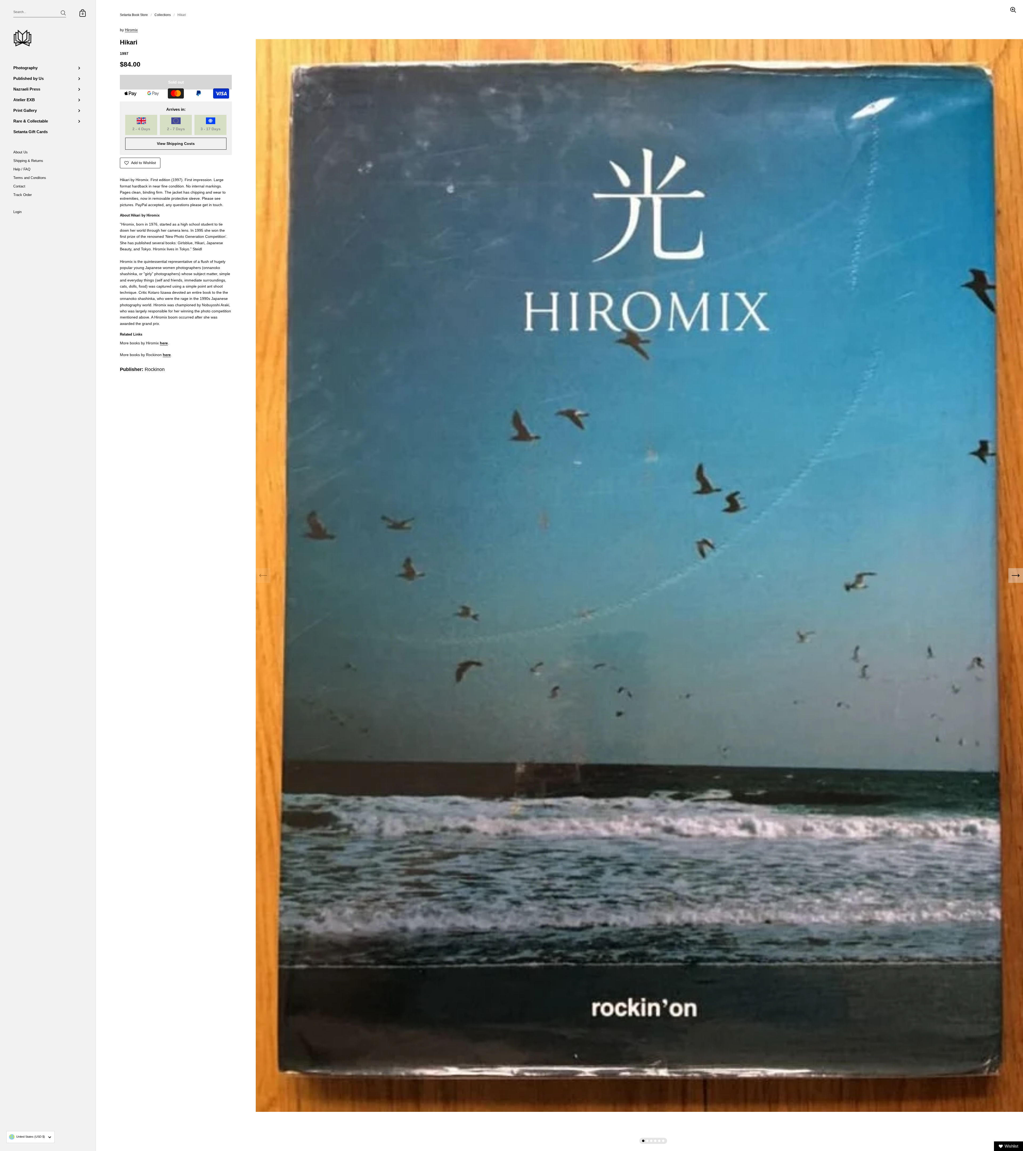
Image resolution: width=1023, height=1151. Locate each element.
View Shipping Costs (176, 144)
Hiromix (131, 30)
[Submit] (63, 13)
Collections (163, 15)
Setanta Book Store (134, 15)
